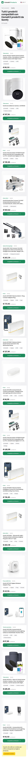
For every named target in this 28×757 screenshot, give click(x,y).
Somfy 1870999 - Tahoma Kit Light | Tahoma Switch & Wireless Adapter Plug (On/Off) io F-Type (13, 537)
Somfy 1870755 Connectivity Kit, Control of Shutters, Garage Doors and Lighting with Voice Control (13, 391)
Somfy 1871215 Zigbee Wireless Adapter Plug (12, 584)
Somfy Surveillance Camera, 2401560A (14, 106)
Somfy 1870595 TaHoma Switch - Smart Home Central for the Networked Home (12, 343)
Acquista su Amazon (13, 71)
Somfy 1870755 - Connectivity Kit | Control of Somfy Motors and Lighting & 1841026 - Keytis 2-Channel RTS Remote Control (14, 729)
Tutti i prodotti (5, 8)
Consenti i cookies (9, 753)
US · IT (24, 2)
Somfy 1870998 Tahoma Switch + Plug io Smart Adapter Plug (14, 296)
